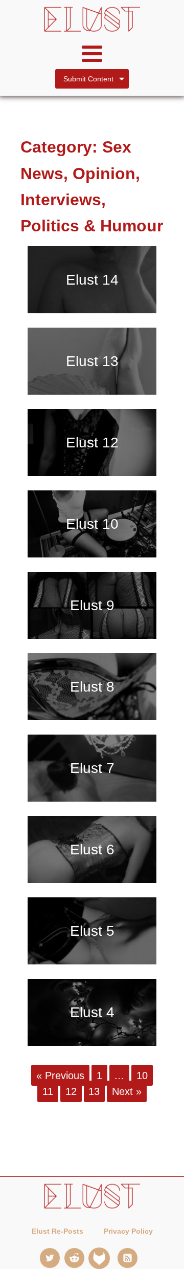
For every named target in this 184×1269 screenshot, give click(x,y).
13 (94, 1091)
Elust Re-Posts (57, 1231)
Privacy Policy (128, 1231)
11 (47, 1091)
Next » (127, 1091)
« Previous (60, 1075)
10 (142, 1075)
